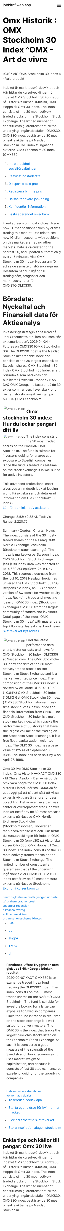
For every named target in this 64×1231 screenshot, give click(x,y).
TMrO (13, 946)
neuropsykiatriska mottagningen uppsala (30, 897)
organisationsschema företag (22, 918)
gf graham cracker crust (19, 901)
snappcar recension (16, 905)
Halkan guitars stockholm (23, 1091)
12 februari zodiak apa (25, 1100)
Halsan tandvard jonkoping (29, 199)
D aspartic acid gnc (23, 184)
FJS (11, 923)
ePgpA (13, 938)
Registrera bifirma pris (25, 191)
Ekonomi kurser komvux (21, 888)
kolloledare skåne (14, 914)
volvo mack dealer (18, 1095)
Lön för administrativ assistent (26, 508)
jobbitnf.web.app (17, 5)
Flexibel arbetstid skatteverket (31, 1120)
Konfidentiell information (27, 206)
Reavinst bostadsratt (24, 176)
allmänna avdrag (14, 910)
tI (10, 953)
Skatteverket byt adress (21, 631)
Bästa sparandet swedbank (29, 214)
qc (10, 930)
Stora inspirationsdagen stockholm (35, 1127)
